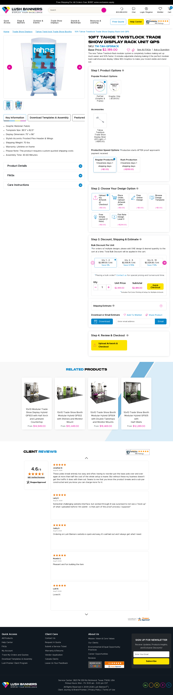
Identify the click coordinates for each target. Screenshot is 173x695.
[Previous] (9, 67)
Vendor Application (54, 655)
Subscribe (151, 661)
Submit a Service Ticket (56, 646)
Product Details (17, 166)
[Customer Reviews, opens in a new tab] (157, 22)
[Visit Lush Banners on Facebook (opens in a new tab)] (162, 685)
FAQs (10, 175)
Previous (93, 263)
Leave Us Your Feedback (56, 663)
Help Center (7, 642)
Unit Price (120, 283)
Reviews (92, 658)
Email (161, 321)
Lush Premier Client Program (15, 663)
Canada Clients (51, 659)
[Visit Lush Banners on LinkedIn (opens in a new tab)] (145, 685)
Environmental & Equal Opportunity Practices (104, 648)
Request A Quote (53, 642)
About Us (93, 634)
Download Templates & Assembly (49, 118)
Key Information (15, 118)
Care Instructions (18, 185)
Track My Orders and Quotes (15, 655)
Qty (95, 282)
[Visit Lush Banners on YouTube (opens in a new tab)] (151, 685)
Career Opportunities (98, 654)
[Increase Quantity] (108, 287)
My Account (7, 651)
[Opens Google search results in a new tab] (95, 664)
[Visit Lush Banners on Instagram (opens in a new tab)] (156, 685)
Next (164, 263)
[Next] (79, 67)
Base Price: (95, 50)
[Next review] (86, 614)
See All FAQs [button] (144, 50)
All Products (7, 638)
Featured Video (83, 118)
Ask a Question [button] (161, 50)
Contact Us (50, 638)
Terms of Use (109, 690)
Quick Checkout (155, 286)
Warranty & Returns (54, 651)
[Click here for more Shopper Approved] (138, 619)
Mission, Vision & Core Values (101, 639)
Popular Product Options (104, 76)
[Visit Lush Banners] (19, 685)
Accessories (97, 109)
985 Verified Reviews (36, 477)
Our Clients (93, 643)
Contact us (121, 275)
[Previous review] (86, 458)
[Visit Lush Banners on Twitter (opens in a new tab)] (168, 685)
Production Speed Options (125, 151)
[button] (9, 21)
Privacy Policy (95, 690)
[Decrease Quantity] (95, 287)
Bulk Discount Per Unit (102, 245)
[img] (36, 473)
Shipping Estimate (102, 306)
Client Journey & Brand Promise (72, 690)
